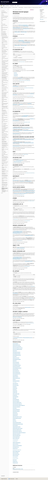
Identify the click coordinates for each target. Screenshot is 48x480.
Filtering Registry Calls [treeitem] (4, 133)
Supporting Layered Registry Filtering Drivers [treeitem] (5, 137)
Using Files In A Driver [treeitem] (4, 86)
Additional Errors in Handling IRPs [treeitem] (4, 130)
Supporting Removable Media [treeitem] (4, 102)
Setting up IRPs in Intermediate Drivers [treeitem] (4, 110)
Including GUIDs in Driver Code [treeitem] (4, 83)
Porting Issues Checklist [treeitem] (4, 158)
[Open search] (44, 5)
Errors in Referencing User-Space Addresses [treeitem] (5, 126)
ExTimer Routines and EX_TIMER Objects (24, 80)
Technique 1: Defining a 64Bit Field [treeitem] (4, 167)
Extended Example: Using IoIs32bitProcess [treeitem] (4, 173)
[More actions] (34, 9)
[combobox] (4, 10)
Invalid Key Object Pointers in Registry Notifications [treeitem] (5, 143)
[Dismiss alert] (46, 1)
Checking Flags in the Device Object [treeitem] (5, 108)
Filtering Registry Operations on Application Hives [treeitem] (5, 145)
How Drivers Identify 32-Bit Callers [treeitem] (5, 165)
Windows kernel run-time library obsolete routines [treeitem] (4, 184)
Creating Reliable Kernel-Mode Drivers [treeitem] (4, 113)
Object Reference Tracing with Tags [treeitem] (4, 147)
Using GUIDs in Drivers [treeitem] (4, 79)
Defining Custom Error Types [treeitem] (5, 60)
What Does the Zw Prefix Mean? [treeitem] (4, 42)
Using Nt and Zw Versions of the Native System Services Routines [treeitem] (5, 38)
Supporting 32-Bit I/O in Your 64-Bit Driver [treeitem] (4, 160)
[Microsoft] (1, 5)
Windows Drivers (19, 9)
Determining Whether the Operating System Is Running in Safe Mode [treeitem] (4, 77)
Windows (16, 9)
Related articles (16, 219)
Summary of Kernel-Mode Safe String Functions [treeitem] (4, 67)
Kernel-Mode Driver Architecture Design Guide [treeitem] (4, 12)
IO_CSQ (41, 15)
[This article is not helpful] (46, 21)
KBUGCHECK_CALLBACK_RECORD (43, 18)
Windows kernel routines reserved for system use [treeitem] (4, 182)
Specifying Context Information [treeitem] (4, 139)
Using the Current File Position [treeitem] (4, 90)
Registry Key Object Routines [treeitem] (5, 92)
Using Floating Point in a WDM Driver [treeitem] (4, 85)
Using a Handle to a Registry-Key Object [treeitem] (4, 96)
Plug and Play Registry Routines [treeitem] (4, 100)
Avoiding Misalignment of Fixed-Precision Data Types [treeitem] (5, 175)
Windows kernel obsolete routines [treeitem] (4, 180)
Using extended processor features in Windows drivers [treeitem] (5, 157)
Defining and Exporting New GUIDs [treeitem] (5, 81)
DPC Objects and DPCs (25, 154)
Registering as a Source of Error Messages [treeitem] (5, 62)
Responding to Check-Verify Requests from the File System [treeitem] (5, 104)
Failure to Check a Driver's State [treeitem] (5, 121)
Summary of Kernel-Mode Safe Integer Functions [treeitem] (4, 73)
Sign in (46, 5)
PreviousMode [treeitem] (3, 39)
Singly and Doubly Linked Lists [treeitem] (4, 54)
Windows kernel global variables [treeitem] (4, 186)
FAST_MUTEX (41, 14)
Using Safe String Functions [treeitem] (5, 65)
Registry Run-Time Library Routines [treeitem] (5, 98)
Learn (13, 9)
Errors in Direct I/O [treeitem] (4, 124)
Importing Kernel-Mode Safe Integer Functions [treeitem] (5, 75)
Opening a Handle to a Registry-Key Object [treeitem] (4, 94)
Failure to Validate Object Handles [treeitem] (4, 117)
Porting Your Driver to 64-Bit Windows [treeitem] (5, 149)
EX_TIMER (41, 13)
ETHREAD (41, 11)
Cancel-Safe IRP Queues (30, 106)
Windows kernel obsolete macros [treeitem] (4, 178)
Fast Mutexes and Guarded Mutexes (28, 87)
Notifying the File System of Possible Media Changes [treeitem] (5, 106)
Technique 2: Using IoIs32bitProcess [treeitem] (4, 169)
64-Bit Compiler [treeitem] (3, 153)
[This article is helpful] (45, 21)
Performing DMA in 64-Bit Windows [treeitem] (4, 155)
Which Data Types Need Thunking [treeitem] (4, 163)
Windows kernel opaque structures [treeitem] (4, 188)
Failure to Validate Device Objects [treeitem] (4, 115)
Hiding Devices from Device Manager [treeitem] (5, 132)
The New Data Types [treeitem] (4, 152)
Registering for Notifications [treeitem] (5, 134)
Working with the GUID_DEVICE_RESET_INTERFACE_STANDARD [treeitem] (5, 191)
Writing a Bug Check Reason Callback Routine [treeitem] (5, 64)
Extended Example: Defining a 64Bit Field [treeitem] (5, 171)
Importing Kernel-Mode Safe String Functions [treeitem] (5, 69)
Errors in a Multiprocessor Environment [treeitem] (5, 119)
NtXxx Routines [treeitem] (3, 45)
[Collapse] (8, 9)
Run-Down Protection (22, 61)
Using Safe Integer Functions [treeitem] (4, 71)
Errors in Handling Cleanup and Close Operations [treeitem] (5, 128)
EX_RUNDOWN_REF (42, 12)
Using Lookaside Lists (27, 220)
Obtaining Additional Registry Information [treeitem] (4, 141)
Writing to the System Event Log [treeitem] (5, 59)
